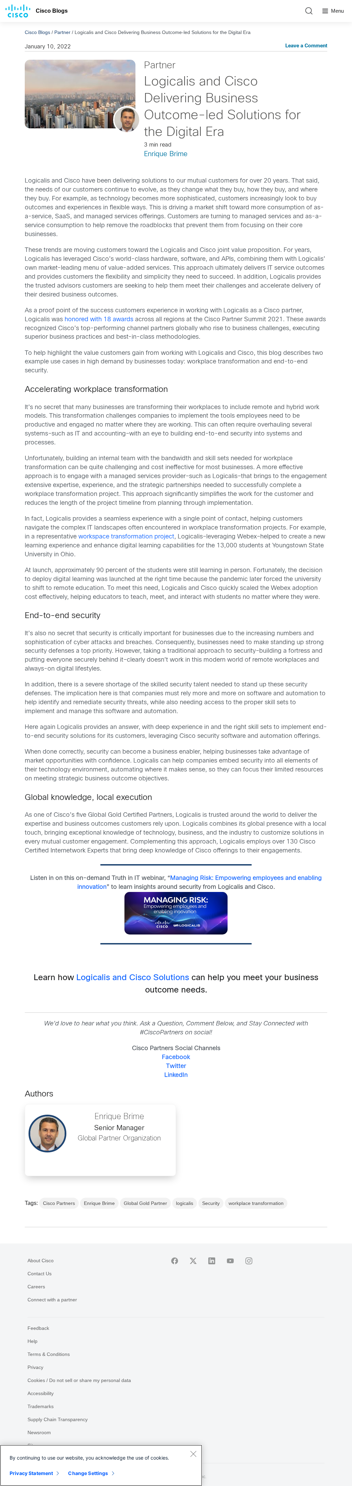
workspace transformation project (126, 537)
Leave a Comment (306, 46)
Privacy (35, 1367)
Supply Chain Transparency (58, 1419)
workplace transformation (256, 1203)
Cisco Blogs (52, 11)
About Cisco (41, 1260)
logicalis (184, 1203)
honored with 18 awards (99, 320)
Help (32, 1341)
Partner (62, 32)
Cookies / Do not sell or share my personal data (79, 1380)
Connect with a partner (52, 1299)
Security (211, 1203)
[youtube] (230, 1260)
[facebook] (174, 1260)
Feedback (38, 1328)
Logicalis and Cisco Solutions (132, 978)
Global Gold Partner (145, 1203)
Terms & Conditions (49, 1354)
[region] (101, 1465)
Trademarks (41, 1406)
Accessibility (41, 1393)
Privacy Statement (31, 1473)
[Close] (193, 1453)
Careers (36, 1286)
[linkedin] (211, 1260)
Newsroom (39, 1432)
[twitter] (193, 1260)
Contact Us (40, 1273)
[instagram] (248, 1260)
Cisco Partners (59, 1203)
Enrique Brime (166, 154)
